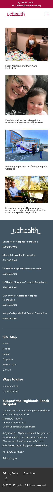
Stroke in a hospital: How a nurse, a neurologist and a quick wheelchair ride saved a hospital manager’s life (25, 210)
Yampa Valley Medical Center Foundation (25, 313)
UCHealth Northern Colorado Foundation (25, 282)
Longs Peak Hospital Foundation (20, 242)
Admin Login (10, 458)
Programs (8, 359)
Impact (6, 354)
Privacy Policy (11, 473)
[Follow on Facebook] (6, 479)
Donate (7, 370)
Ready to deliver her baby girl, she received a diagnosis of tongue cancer (24, 121)
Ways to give (10, 364)
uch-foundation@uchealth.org (19, 427)
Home (6, 343)
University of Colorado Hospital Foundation (20, 298)
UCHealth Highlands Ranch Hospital (22, 269)
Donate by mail (11, 391)
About (6, 349)
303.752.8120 (10, 274)
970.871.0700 (10, 319)
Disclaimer (29, 473)
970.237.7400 (10, 247)
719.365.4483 (10, 260)
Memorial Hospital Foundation (19, 255)
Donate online (10, 386)
